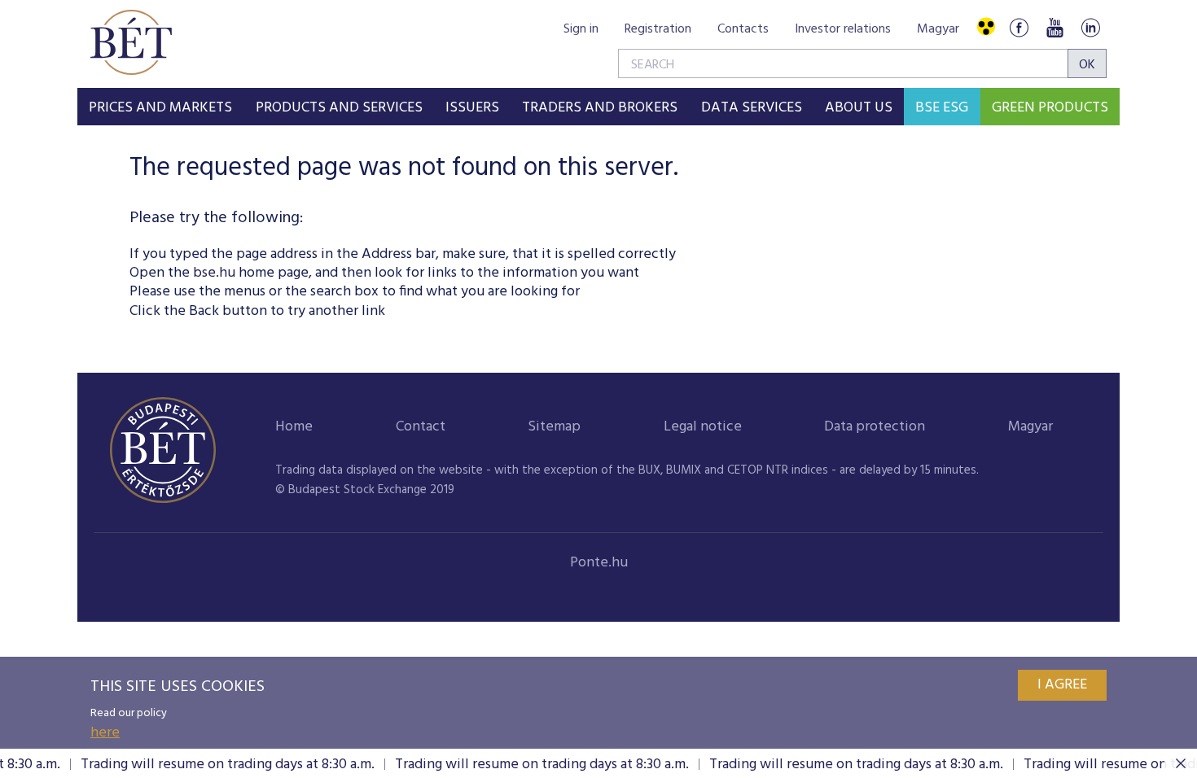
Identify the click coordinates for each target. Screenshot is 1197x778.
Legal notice (703, 426)
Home (294, 426)
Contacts (743, 29)
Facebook (1018, 27)
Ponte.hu (599, 562)
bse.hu (214, 273)
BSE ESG (941, 108)
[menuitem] (160, 106)
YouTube (1054, 27)
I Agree (1062, 685)
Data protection (874, 426)
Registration (658, 29)
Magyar (938, 29)
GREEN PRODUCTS (1050, 108)
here (105, 732)
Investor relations (843, 29)
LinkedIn (1090, 27)
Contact (420, 426)
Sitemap (554, 426)
